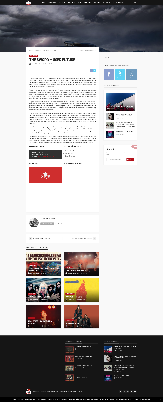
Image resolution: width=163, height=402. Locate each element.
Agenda (105, 2)
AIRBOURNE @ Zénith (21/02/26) (77, 270)
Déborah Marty (34, 299)
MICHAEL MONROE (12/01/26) (39, 297)
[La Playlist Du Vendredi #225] (69, 358)
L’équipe (43, 391)
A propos (36, 391)
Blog (80, 2)
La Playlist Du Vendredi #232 (83, 365)
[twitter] (58, 223)
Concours (87, 2)
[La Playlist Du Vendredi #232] (69, 368)
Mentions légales (52, 391)
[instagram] (61, 223)
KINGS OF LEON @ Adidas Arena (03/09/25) (40, 322)
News (43, 2)
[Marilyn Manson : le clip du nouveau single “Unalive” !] (110, 116)
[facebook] (56, 223)
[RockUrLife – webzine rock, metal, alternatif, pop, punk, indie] (28, 391)
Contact (80, 391)
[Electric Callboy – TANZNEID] (110, 134)
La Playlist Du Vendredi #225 (83, 356)
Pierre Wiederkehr (37, 64)
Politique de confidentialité (68, 391)
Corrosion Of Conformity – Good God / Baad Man (43, 269)
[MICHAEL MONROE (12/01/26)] (43, 290)
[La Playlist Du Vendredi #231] (69, 377)
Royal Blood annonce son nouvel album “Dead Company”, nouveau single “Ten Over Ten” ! (125, 124)
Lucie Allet (71, 299)
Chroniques (52, 2)
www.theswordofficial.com (46, 156)
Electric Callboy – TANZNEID (124, 132)
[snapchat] (131, 391)
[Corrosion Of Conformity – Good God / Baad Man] (43, 264)
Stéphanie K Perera (35, 326)
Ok (132, 399)
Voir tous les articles (47, 223)
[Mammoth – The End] (81, 290)
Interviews (71, 2)
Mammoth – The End (73, 297)
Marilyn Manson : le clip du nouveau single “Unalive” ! (124, 115)
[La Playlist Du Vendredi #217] (69, 349)
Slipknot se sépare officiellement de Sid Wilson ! (120, 107)
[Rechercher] (135, 2)
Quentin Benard (34, 273)
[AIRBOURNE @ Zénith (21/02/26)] (81, 264)
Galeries (97, 2)
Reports (62, 2)
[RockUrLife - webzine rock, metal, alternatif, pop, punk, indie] (28, 2)
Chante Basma (72, 326)
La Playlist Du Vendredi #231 (83, 375)
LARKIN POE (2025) (72, 323)
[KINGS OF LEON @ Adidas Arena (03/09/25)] (43, 316)
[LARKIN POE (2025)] (81, 316)
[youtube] (134, 391)
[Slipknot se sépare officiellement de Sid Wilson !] (120, 102)
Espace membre (118, 2)
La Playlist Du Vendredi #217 (83, 346)
